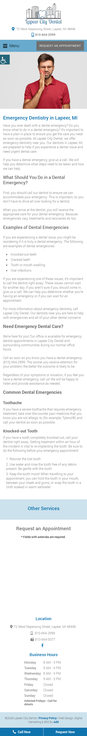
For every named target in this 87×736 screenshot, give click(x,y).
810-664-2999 (45, 35)
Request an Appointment (60, 46)
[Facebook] (42, 645)
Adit (56, 722)
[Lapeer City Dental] (43, 14)
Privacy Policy (48, 718)
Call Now (24, 732)
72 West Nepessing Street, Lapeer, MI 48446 (45, 29)
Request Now (65, 732)
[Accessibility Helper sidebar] (5, 59)
